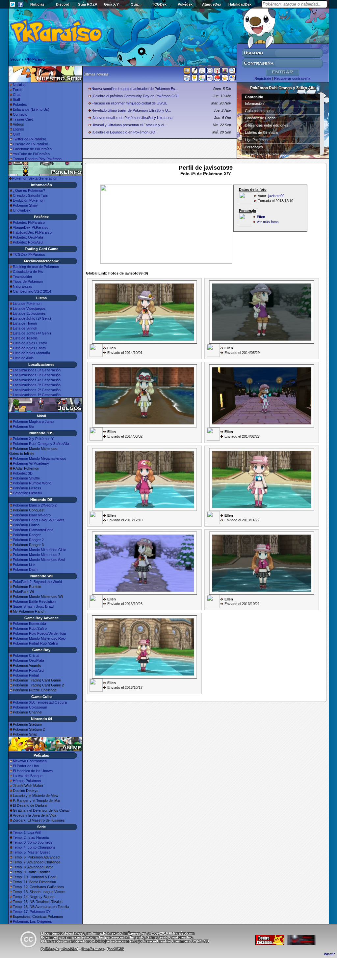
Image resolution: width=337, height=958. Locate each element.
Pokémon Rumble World (32, 483)
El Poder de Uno (26, 766)
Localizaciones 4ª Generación (37, 380)
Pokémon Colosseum (30, 707)
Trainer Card (23, 119)
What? (329, 954)
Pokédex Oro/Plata (28, 237)
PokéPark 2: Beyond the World (37, 582)
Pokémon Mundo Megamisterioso (39, 458)
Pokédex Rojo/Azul (28, 242)
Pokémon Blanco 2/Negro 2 (35, 505)
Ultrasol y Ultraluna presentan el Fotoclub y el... (129, 125)
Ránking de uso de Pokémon (36, 267)
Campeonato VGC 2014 (32, 291)
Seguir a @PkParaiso (27, 59)
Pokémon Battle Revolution (34, 601)
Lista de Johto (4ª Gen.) (32, 333)
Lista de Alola (23, 358)
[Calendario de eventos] (217, 72)
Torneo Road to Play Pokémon (37, 159)
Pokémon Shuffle (26, 478)
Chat (16, 95)
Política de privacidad (59, 949)
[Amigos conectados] (202, 79)
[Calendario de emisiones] (224, 71)
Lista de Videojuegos (29, 308)
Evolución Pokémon (28, 200)
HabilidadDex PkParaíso (32, 232)
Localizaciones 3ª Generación (37, 385)
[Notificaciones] (194, 79)
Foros (17, 90)
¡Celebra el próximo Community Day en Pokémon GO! (134, 96)
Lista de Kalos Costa (29, 348)
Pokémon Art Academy (31, 463)
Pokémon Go (23, 426)
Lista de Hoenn (25, 323)
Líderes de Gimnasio (261, 132)
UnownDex (22, 210)
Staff (16, 100)
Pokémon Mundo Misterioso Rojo (39, 638)
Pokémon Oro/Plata (28, 660)
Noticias (37, 4)
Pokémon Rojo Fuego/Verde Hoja (39, 633)
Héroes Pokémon (27, 781)
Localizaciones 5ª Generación (37, 375)
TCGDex (159, 4)
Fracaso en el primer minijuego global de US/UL (129, 103)
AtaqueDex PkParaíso (30, 227)
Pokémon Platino (26, 525)
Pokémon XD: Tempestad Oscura (40, 702)
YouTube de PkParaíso (31, 154)
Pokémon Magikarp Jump (33, 421)
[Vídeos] (187, 79)
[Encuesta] (232, 79)
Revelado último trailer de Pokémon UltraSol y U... (131, 110)
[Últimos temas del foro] (202, 72)
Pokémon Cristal (26, 655)
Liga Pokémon (256, 140)
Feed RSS (115, 949)
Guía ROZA (87, 4)
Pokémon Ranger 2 (28, 540)
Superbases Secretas (262, 154)
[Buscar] (232, 72)
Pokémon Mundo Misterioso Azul (39, 560)
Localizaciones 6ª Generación (37, 370)
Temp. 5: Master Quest (31, 852)
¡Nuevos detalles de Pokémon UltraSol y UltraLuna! (132, 118)
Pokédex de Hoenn (260, 118)
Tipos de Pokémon (28, 281)
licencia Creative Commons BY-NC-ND (176, 941)
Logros (18, 129)
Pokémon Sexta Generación (34, 178)
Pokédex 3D (23, 473)
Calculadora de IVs (28, 272)
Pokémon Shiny (25, 205)
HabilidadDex (239, 4)
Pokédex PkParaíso (29, 222)
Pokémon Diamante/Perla (33, 530)
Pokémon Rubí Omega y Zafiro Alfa (41, 444)
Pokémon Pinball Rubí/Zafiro (35, 643)
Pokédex (185, 4)
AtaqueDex (211, 4)
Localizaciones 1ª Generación (37, 395)
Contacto (20, 114)
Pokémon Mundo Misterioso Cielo (39, 550)
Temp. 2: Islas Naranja (31, 837)
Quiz (135, 4)
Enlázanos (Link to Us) (31, 109)
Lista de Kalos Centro (30, 343)
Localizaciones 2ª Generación (37, 390)
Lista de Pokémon (27, 303)
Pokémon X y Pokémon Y (33, 439)
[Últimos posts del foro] (194, 72)
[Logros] (224, 79)
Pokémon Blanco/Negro (32, 515)
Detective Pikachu (27, 493)
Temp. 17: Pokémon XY (31, 912)
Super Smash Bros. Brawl (33, 606)
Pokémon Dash (25, 569)
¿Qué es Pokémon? (29, 190)
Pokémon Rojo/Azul (28, 670)
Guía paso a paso (259, 111)
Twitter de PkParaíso (29, 139)
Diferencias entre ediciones (266, 125)
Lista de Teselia (25, 338)
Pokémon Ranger (27, 535)
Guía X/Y (111, 4)
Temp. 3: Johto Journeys (33, 842)
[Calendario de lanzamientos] (209, 72)
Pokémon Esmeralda (29, 623)
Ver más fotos (268, 222)
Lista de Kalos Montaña (31, 353)
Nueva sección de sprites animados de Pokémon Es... (134, 89)
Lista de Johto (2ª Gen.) (32, 318)
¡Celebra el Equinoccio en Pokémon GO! (123, 132)
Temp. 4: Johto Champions (34, 847)
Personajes (254, 147)
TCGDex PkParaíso (29, 254)
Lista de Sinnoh (25, 328)
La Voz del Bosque (27, 776)
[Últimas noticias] (187, 71)
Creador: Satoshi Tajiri (30, 195)
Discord (62, 4)
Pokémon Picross (27, 488)
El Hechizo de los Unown (33, 771)
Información (254, 103)
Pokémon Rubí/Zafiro (30, 628)
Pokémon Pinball (26, 675)
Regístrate (262, 78)
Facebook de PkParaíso (32, 149)
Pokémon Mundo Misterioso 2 (36, 555)
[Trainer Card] (217, 79)
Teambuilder (22, 276)
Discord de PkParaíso (30, 144)
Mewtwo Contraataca (30, 761)
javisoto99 (276, 196)
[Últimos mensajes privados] (209, 79)
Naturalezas (22, 286)
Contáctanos (92, 949)
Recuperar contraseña (292, 78)
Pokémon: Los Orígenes (32, 921)
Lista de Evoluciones (29, 313)
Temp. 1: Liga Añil (26, 832)
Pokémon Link (24, 564)
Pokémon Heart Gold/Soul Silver (38, 520)
